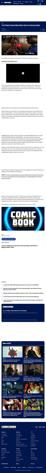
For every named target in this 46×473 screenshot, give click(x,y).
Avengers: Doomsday (20, 444)
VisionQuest (33, 445)
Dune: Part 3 (18, 442)
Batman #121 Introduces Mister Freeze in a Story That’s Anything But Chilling (23, 293)
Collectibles (16, 3)
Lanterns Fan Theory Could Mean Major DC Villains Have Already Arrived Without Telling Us (11, 379)
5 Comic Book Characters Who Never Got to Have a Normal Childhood (21, 296)
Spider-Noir (33, 437)
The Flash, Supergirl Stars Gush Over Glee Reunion (14, 176)
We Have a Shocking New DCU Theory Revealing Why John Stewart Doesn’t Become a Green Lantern (22, 289)
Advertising (13, 467)
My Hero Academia (19, 459)
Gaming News (4, 450)
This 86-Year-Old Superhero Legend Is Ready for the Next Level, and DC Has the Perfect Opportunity (12, 414)
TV (23, 1)
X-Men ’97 (33, 439)
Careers (24, 467)
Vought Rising (33, 444)
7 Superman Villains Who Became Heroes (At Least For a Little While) (21, 285)
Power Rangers (34, 457)
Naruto (17, 457)
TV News (32, 434)
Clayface (17, 440)
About (19, 467)
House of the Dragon (35, 440)
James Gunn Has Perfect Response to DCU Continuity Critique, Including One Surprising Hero (23, 301)
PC (2, 459)
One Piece (18, 460)
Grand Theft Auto (34, 459)
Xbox (2, 455)
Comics (15, 1)
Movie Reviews (19, 435)
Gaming (26, 1)
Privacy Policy (35, 319)
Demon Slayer (19, 454)
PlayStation (4, 457)
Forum (21, 3)
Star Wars (33, 454)
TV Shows (5, 376)
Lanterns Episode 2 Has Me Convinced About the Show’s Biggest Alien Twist (20, 246)
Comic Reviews (4, 435)
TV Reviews (33, 435)
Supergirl (29, 140)
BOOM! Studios (4, 444)
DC (2, 23)
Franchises (34, 448)
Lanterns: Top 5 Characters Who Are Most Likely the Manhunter (12, 396)
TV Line (36, 58)
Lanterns (32, 442)
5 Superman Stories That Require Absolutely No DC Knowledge (11, 360)
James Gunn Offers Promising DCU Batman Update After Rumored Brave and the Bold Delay (33, 361)
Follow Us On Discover (8, 239)
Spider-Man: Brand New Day (21, 439)
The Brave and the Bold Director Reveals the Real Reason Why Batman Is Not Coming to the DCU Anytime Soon (33, 414)
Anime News (18, 450)
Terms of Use (24, 319)
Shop (17, 463)
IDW (2, 442)
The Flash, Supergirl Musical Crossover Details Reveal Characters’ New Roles (24, 175)
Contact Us (6, 467)
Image (3, 440)
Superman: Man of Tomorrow (21, 445)
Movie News (18, 434)
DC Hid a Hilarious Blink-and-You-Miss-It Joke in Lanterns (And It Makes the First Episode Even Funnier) (33, 379)
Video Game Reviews (6, 452)
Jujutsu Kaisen (19, 455)
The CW (8, 235)
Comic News (4, 434)
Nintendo (3, 454)
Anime (30, 1)
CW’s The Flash (4, 235)
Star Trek (32, 455)
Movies (19, 1)
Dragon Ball (18, 452)
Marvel (3, 437)
